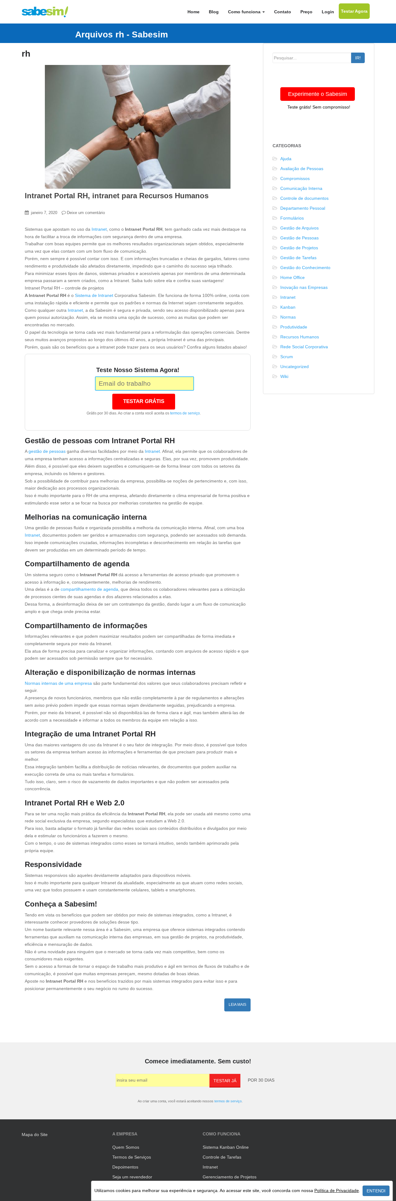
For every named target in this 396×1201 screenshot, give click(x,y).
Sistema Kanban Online (226, 1147)
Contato (282, 11)
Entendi (376, 1190)
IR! (358, 57)
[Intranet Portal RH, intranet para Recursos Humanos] (138, 127)
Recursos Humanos (299, 336)
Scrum (286, 356)
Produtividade (293, 326)
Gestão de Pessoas (299, 237)
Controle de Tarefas (222, 1157)
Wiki (284, 376)
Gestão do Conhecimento (305, 267)
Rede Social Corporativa (304, 346)
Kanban (287, 307)
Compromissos (295, 178)
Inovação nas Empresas (304, 287)
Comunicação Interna (301, 188)
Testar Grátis (143, 401)
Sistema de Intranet (94, 295)
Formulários (292, 218)
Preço (306, 11)
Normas (288, 317)
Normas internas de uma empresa (58, 683)
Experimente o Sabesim (317, 94)
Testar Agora (354, 11)
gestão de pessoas (47, 451)
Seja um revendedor (132, 1176)
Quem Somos (125, 1147)
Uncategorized (294, 366)
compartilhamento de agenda (89, 589)
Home (193, 11)
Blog (214, 11)
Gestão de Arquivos (299, 227)
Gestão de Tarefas (298, 257)
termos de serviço (185, 413)
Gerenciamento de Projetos (229, 1176)
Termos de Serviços (131, 1157)
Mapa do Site (35, 1134)
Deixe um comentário (86, 212)
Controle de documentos (304, 198)
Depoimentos (125, 1167)
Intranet (99, 229)
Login (328, 11)
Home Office (292, 277)
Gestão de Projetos (299, 247)
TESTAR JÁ (224, 1080)
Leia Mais (237, 1004)
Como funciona (245, 11)
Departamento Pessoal (302, 208)
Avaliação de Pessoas (301, 168)
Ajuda (285, 158)
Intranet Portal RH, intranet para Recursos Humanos (117, 195)
